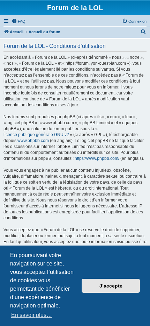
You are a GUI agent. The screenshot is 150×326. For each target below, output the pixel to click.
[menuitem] (18, 21)
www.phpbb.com (33, 140)
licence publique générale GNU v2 (36, 134)
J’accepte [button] (110, 286)
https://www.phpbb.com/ (97, 158)
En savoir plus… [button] (31, 315)
